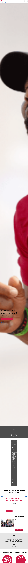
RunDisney (14, 436)
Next (26, 502)
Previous (2, 502)
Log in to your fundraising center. (5, 322)
